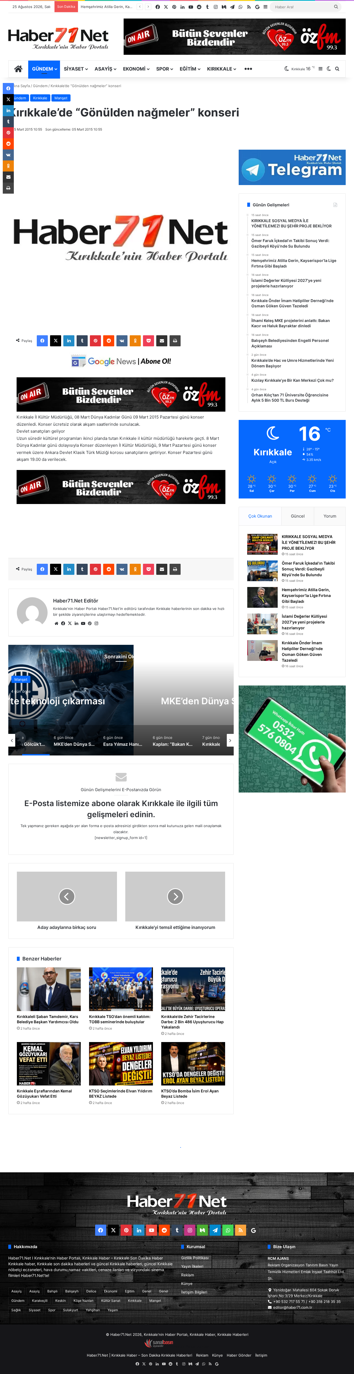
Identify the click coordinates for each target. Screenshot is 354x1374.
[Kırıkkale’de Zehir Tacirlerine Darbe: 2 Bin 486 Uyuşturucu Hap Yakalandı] (193, 989)
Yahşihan (93, 1310)
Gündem (42, 69)
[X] (55, 340)
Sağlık (16, 1310)
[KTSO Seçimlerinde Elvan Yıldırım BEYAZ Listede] (121, 1064)
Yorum (330, 516)
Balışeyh (72, 1291)
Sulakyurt (70, 1310)
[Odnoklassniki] (135, 340)
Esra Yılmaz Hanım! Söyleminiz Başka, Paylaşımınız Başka (121, 701)
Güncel (298, 516)
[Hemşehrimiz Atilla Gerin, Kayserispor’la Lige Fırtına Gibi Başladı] (262, 597)
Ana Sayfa (21, 86)
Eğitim (188, 69)
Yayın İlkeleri (192, 1266)
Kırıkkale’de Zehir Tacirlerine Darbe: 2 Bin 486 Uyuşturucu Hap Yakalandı (192, 1021)
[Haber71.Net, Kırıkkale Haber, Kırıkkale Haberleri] (58, 38)
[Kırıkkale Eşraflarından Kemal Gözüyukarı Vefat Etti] (49, 1064)
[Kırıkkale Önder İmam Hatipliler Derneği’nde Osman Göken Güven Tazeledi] (262, 650)
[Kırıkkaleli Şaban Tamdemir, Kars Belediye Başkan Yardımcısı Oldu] (49, 989)
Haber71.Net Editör (75, 601)
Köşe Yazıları (83, 1300)
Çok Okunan (260, 516)
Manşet (60, 98)
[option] (121, 700)
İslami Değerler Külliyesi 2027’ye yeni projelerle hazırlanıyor (131, 6)
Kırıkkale (219, 69)
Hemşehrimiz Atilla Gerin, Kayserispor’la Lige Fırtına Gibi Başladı (306, 595)
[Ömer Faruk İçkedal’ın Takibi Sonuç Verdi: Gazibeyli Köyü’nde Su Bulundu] (262, 570)
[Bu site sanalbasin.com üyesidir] (158, 1346)
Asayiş (103, 69)
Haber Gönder (239, 1355)
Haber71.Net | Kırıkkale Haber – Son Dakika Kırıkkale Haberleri (139, 1355)
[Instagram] (96, 623)
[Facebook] (42, 340)
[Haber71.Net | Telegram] (292, 167)
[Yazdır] (175, 340)
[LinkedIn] (68, 340)
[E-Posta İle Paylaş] (161, 340)
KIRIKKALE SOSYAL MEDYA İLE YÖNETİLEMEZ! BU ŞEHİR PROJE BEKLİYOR (308, 542)
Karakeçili (40, 1300)
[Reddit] (108, 340)
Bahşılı (52, 1291)
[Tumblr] (82, 340)
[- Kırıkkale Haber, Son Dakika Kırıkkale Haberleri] (121, 410)
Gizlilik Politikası (195, 1258)
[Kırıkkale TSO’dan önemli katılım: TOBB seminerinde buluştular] (121, 989)
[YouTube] (83, 623)
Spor (162, 69)
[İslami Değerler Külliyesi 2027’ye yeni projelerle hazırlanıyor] (262, 624)
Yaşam (113, 1310)
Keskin (60, 1300)
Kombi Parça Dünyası (192, 1346)
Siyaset (74, 69)
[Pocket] (148, 340)
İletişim (261, 1355)
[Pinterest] (95, 340)
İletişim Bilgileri (194, 1292)
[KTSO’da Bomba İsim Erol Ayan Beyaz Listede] (193, 1064)
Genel (146, 1291)
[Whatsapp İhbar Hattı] (292, 739)
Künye (186, 1283)
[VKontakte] (121, 340)
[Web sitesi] (56, 623)
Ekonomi (134, 69)
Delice (91, 1291)
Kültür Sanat (110, 1300)
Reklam (187, 1275)
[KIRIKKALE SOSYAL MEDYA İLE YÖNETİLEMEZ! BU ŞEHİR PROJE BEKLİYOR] (262, 544)
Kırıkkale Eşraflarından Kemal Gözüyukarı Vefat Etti (44, 1093)
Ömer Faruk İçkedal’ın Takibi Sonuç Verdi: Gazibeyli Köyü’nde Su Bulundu (308, 569)
